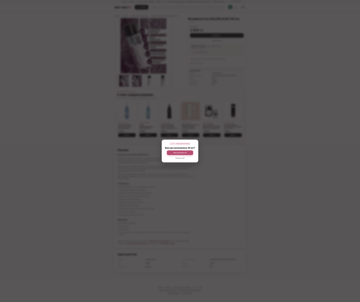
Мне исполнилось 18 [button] (180, 152)
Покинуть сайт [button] (180, 158)
